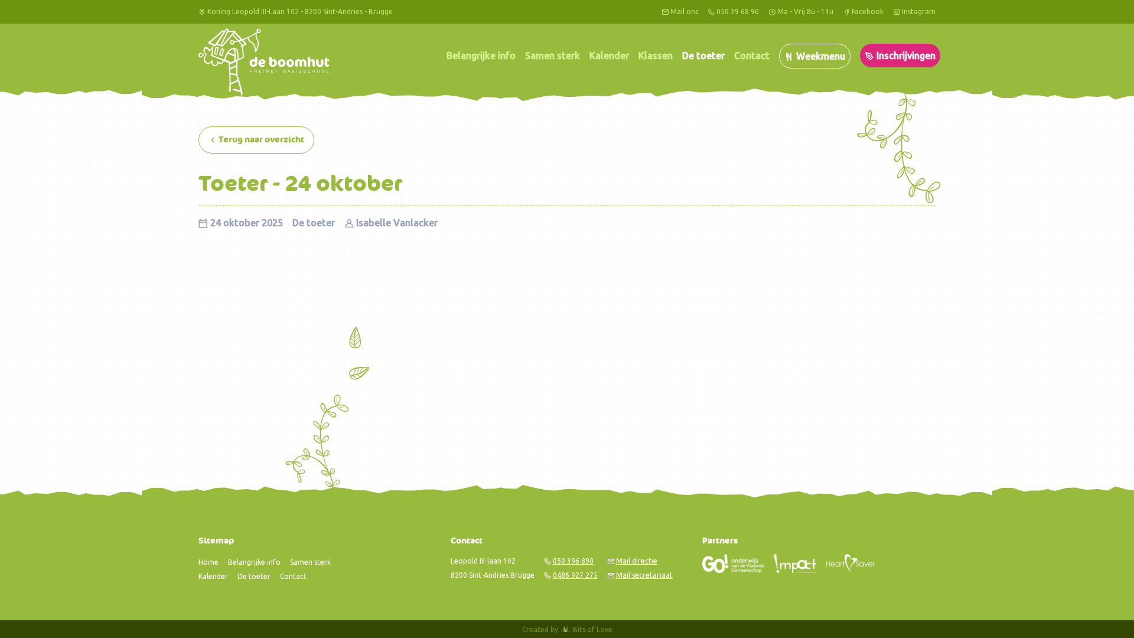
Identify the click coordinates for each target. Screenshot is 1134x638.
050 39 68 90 (737, 11)
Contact (752, 55)
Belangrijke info (481, 55)
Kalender (609, 55)
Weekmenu (819, 56)
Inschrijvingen (905, 55)
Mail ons (684, 11)
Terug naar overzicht (260, 140)
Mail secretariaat (644, 575)
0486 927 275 (575, 575)
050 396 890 (573, 561)
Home (208, 562)
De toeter (703, 55)
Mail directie (636, 561)
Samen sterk (552, 55)
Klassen (655, 55)
